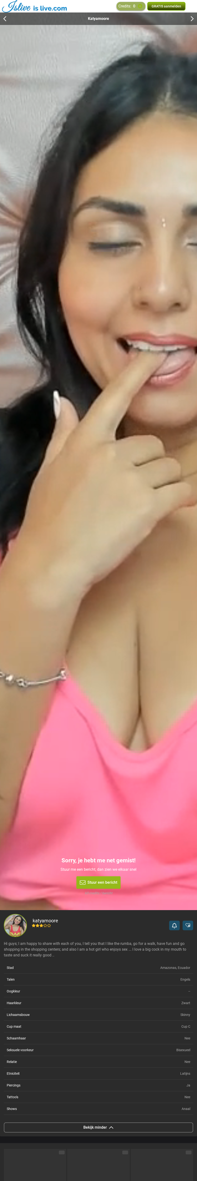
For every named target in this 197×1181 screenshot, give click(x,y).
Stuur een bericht (102, 882)
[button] (174, 925)
